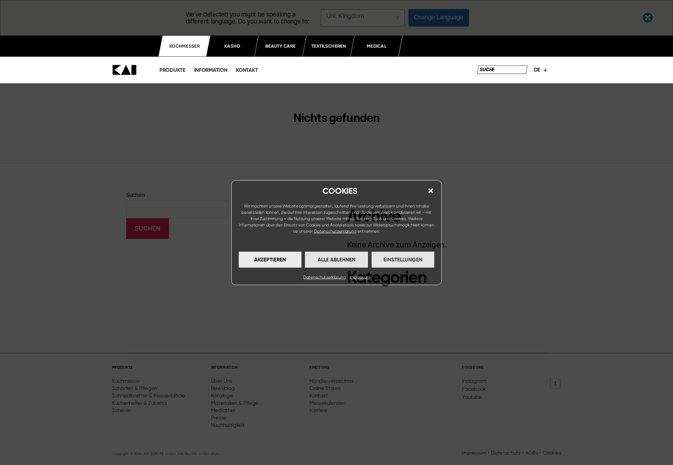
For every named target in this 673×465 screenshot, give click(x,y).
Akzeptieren (270, 260)
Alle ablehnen (336, 260)
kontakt (247, 70)
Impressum (359, 276)
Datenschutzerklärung (335, 230)
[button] (430, 190)
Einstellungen (402, 260)
